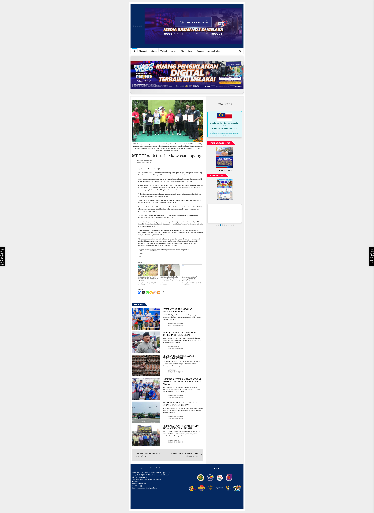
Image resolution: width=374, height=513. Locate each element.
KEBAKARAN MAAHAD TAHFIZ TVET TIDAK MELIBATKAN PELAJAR (181, 427)
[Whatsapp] (147, 292)
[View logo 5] (224, 226)
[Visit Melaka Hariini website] (187, 74)
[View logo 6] (227, 226)
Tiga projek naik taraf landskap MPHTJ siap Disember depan (189, 279)
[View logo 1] (216, 226)
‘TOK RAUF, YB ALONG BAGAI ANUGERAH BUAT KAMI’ (177, 310)
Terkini (163, 51)
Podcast (200, 51)
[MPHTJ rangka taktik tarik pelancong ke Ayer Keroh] (170, 270)
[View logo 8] (231, 226)
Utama (154, 51)
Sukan (190, 51)
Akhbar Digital (214, 51)
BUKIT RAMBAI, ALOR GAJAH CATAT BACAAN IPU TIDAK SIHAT (181, 403)
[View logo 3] (220, 226)
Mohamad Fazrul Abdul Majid (144, 160)
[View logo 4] (222, 226)
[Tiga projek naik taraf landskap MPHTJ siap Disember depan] (192, 270)
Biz (182, 51)
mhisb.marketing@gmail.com (147, 488)
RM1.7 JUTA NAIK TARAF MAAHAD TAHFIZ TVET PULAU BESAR (179, 333)
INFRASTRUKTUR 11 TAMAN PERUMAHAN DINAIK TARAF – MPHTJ (148, 279)
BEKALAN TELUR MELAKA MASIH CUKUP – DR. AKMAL (179, 357)
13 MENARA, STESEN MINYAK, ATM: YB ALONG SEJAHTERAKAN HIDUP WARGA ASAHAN (182, 381)
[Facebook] (139, 292)
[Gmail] (155, 292)
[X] (143, 292)
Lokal (173, 51)
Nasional (143, 51)
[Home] (134, 51)
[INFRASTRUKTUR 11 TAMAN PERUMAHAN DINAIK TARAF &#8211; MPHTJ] (148, 270)
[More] (158, 292)
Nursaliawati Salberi (173, 346)
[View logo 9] (233, 226)
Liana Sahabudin (172, 370)
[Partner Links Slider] (224, 215)
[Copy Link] (151, 292)
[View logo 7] (229, 226)
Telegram (153, 250)
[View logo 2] (218, 226)
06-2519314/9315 (140, 484)
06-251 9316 (139, 486)
